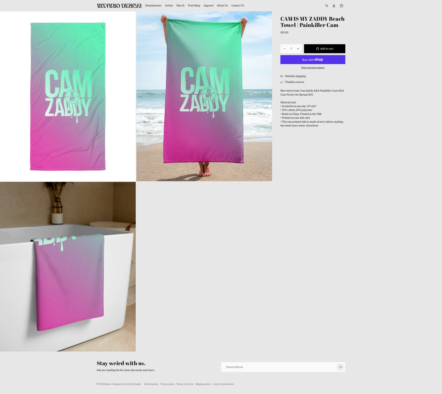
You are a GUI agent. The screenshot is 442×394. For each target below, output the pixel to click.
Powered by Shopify (131, 384)
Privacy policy (167, 384)
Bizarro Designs (112, 384)
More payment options (312, 68)
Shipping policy (203, 384)
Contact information (223, 384)
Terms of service (185, 384)
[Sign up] (340, 367)
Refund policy (151, 384)
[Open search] (326, 6)
